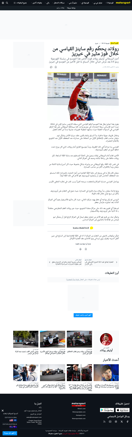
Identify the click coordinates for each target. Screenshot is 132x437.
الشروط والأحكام (83, 430)
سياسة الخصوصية (51, 430)
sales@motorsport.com (34, 417)
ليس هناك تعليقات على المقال (83, 279)
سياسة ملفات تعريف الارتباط (67, 430)
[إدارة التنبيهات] (80, 249)
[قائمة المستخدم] (3, 3)
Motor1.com (81, 408)
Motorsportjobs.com (78, 412)
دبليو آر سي (73, 2)
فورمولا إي (85, 2)
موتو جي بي (98, 2)
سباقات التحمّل (59, 2)
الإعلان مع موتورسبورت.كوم (33, 410)
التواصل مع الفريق (36, 414)
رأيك (40, 407)
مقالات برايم (60, 8)
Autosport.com (80, 415)
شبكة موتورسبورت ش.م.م (71, 433)
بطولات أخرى (37, 2)
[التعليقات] (50, 67)
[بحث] (7, 3)
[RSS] (104, 422)
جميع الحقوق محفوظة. (55, 433)
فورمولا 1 (110, 2)
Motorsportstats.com (78, 418)
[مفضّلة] (56, 67)
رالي (47, 2)
